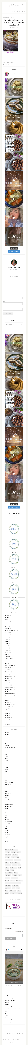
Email (4, 301)
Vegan (6, 715)
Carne (6, 626)
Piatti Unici (8, 875)
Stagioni (7, 709)
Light (6, 654)
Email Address (9, 933)
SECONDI (13, 880)
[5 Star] (7, 17)
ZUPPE (6, 724)
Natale (12, 870)
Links (6, 1011)
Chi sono (7, 1002)
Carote (18, 852)
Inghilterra (8, 865)
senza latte (8, 885)
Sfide (13, 888)
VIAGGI (6, 1015)
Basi (6, 619)
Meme (19, 867)
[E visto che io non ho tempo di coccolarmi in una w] (14, 124)
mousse (7, 870)
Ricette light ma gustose (10, 998)
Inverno (6, 650)
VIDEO (6, 1017)
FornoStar (10, 949)
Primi (6, 680)
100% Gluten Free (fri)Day (11, 849)
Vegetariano (19, 893)
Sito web (5, 307)
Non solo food (9, 872)
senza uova (8, 888)
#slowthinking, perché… (10, 1022)
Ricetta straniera (9, 696)
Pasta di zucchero (9, 665)
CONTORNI (7, 857)
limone (7, 867)
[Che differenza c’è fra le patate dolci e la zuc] (14, 199)
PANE (6, 661)
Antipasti (7, 615)
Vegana (7, 893)
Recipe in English (9, 689)
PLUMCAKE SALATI (9, 676)
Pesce (6, 669)
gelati (6, 645)
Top (23, 1042)
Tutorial (6, 713)
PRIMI (20, 875)
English (6, 639)
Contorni (7, 632)
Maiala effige (8, 656)
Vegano (12, 893)
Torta (6, 711)
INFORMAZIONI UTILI (14, 862)
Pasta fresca (8, 667)
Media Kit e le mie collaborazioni (12, 1009)
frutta (6, 862)
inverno (14, 865)
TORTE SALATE (13, 890)
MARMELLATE (8, 659)
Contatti (6, 1013)
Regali (6, 691)
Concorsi (15, 854)
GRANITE (7, 648)
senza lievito (15, 885)
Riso (6, 698)
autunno (13, 852)
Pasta (6, 663)
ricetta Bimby (14, 877)
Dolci (6, 637)
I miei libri (7, 1004)
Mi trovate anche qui (9, 1006)
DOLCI (13, 857)
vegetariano (7, 717)
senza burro (19, 880)
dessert (6, 635)
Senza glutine (8, 706)
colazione (7, 628)
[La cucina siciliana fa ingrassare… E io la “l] (14, 105)
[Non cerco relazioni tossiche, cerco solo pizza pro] (14, 217)
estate (6, 641)
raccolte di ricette (9, 687)
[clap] (7, 985)
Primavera (7, 678)
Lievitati (6, 652)
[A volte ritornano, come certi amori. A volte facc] (14, 161)
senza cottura (8, 883)
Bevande (7, 621)
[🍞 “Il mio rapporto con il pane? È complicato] (14, 236)
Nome (4, 296)
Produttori (7, 685)
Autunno (7, 617)
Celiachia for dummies (10, 1000)
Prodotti (7, 682)
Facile (11, 859)
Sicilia (18, 888)
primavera (14, 875)
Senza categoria (8, 704)
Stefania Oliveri (8, 62)
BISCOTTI (7, 624)
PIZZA (6, 674)
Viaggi (6, 719)
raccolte (7, 877)
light (19, 865)
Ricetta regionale (9, 693)
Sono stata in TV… (9, 1020)
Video (6, 722)
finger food (18, 859)
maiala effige (13, 867)
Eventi (6, 643)
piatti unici (7, 672)
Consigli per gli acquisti (10, 630)
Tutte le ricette (8, 996)
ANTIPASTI (7, 852)
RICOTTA (7, 880)
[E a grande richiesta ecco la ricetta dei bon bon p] (14, 143)
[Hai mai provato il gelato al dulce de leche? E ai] (14, 87)
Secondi (7, 702)
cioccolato (8, 854)
